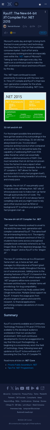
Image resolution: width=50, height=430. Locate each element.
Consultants (31, 397)
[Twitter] (12, 388)
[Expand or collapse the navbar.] (3, 4)
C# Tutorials (20, 397)
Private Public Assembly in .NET (22, 364)
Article (43, 33)
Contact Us (16, 394)
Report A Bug (9, 401)
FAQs (17, 401)
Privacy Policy (27, 394)
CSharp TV (10, 405)
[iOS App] (37, 388)
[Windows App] (27, 388)
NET (21, 56)
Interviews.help (16, 408)
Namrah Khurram (14, 26)
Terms (36, 394)
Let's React (27, 405)
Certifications (26, 401)
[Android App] (32, 388)
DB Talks (18, 405)
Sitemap (36, 401)
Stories (43, 401)
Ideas (39, 397)
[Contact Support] (42, 388)
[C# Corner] (9, 4)
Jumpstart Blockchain (31, 408)
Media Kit (43, 394)
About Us (7, 394)
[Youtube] (22, 388)
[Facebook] (7, 388)
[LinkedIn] (17, 388)
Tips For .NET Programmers (20, 368)
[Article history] (24, 26)
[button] (45, 4)
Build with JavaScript (25, 412)
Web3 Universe (38, 405)
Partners (11, 397)
